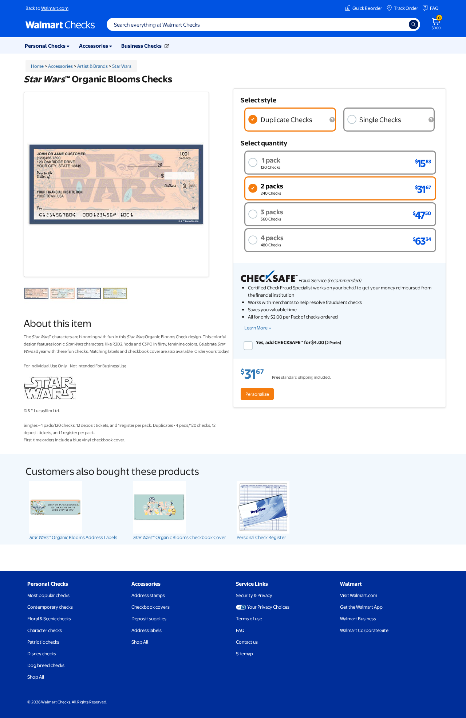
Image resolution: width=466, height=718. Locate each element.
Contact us (247, 642)
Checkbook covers (150, 607)
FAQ (434, 8)
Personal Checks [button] (46, 45)
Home (37, 66)
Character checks (44, 630)
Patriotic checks (43, 642)
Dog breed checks (45, 665)
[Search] (413, 24)
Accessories (60, 66)
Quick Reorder (367, 8)
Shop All (35, 677)
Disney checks (41, 653)
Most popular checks (48, 595)
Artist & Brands (92, 66)
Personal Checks (47, 583)
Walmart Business (358, 618)
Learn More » (257, 327)
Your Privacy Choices (268, 607)
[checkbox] (248, 346)
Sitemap (244, 653)
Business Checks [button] (142, 45)
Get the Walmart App (361, 607)
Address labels (146, 630)
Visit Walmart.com (358, 595)
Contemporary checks (50, 607)
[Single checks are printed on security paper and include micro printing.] (431, 119)
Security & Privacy (254, 595)
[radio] (290, 120)
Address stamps (148, 595)
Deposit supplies (148, 618)
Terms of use (249, 618)
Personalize (257, 394)
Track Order (406, 8)
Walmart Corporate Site (364, 630)
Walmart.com (54, 8)
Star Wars (121, 66)
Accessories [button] (94, 45)
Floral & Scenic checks (49, 618)
